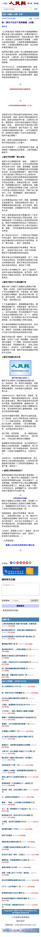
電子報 (29, 3)
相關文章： (6, 620)
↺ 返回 (5, 3)
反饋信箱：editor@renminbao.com (20, 925)
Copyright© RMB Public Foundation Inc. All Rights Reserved (20, 912)
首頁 (4, 14)
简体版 (36, 3)
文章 (20, 14)
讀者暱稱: (6, 600)
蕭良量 (4, 26)
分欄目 (10, 14)
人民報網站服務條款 (21, 917)
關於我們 (20, 921)
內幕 (16, 14)
